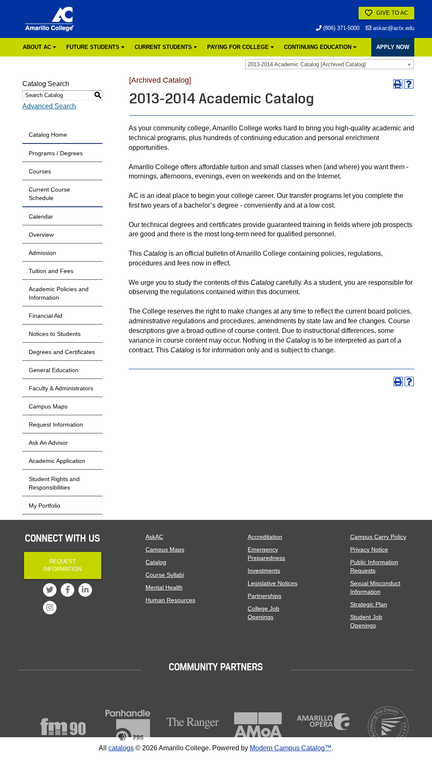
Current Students (164, 47)
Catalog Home (48, 134)
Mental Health (164, 587)
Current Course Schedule (49, 193)
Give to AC (391, 13)
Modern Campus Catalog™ (291, 748)
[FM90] (63, 726)
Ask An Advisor (48, 442)
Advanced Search (49, 106)
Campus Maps (48, 406)
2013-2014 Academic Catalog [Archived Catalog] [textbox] (307, 64)
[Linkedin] (85, 590)
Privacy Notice (369, 549)
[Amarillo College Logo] (49, 19)
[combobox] (329, 64)
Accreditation (265, 536)
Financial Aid (45, 315)
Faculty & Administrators (61, 388)
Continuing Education (318, 47)
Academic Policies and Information (59, 293)
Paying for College (238, 47)
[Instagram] (50, 607)
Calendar (41, 216)
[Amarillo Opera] (323, 721)
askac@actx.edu (392, 28)
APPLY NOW (392, 47)
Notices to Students (55, 333)
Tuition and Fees (51, 271)
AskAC (154, 536)
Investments (264, 570)
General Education (53, 370)
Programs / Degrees (56, 153)
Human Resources (170, 600)
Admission (42, 252)
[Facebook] (67, 590)
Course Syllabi (165, 574)
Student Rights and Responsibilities (54, 483)
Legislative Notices (272, 583)
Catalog (156, 562)
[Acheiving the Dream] (388, 726)
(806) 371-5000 (340, 28)
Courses (40, 171)
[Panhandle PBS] (128, 726)
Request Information (56, 424)
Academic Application (57, 460)
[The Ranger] (193, 723)
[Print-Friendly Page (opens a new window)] (397, 84)
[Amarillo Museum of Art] (258, 726)
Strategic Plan (368, 604)
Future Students (93, 47)
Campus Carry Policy (378, 536)
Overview (41, 234)
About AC (38, 47)
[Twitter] (50, 590)
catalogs (121, 748)
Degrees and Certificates (62, 352)
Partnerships (264, 595)
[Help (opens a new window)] (408, 84)
